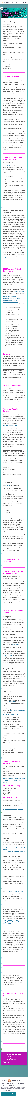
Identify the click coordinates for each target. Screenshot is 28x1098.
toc (2, 8)
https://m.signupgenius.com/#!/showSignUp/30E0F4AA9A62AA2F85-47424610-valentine (14, 780)
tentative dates (8, 655)
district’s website (19, 291)
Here (7, 491)
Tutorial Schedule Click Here (10, 425)
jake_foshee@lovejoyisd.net (10, 714)
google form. (15, 644)
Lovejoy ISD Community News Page (14, 891)
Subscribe (6, 1062)
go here (8, 485)
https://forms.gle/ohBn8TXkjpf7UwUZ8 (13, 809)
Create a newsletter (8, 1094)
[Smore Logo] (6, 2)
